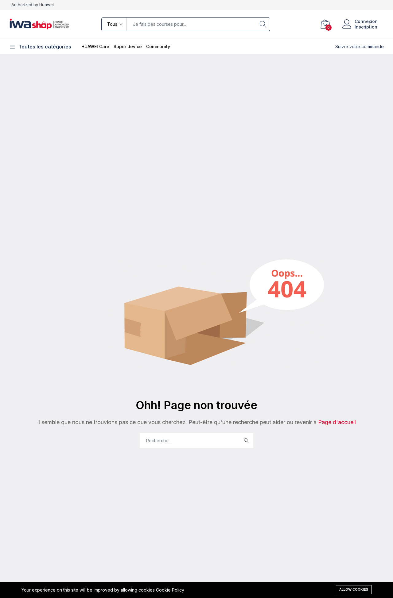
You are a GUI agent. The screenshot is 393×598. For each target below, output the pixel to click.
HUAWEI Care (95, 46)
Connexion (366, 21)
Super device (128, 46)
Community (158, 46)
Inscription (366, 26)
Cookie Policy (170, 589)
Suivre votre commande (359, 46)
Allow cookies (353, 589)
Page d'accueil (336, 422)
